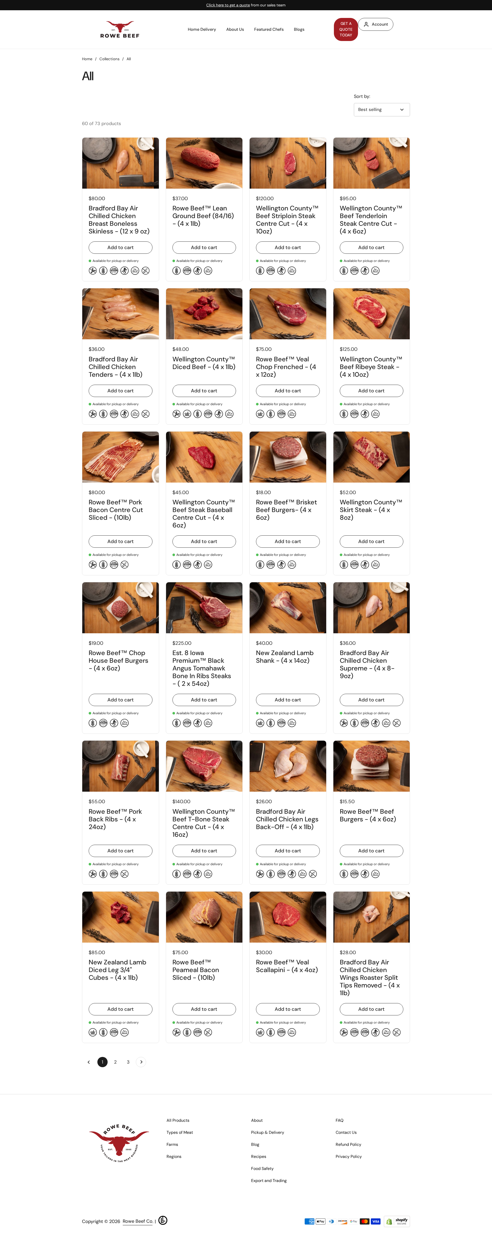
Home (87, 59)
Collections (109, 59)
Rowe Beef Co (137, 1221)
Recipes (258, 1156)
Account (380, 24)
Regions (174, 1156)
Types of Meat (180, 1132)
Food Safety (262, 1168)
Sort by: (362, 96)
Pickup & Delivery (267, 1132)
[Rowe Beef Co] (120, 29)
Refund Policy (348, 1144)
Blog (255, 1144)
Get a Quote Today (346, 29)
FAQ (339, 1120)
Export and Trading (269, 1180)
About (257, 1120)
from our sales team (245, 5)
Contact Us (346, 1132)
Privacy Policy (349, 1156)
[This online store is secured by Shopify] (397, 1221)
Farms (172, 1144)
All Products (178, 1120)
